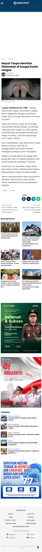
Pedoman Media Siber (21, 526)
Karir (11, 517)
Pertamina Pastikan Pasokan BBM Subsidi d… (22, 444)
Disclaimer (31, 520)
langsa (5, 190)
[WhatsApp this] (38, 199)
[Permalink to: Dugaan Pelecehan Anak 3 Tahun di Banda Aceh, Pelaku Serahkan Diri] (10, 274)
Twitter (32, 534)
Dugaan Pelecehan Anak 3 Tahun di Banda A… (23, 452)
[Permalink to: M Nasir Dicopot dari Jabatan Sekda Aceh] (31, 254)
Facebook (12, 534)
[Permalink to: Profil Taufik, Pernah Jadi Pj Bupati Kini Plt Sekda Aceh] (10, 227)
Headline (16, 416)
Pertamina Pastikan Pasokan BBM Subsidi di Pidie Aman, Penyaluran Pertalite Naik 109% (31, 285)
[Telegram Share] (33, 199)
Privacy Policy (10, 520)
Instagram (12, 538)
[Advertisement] (21, 34)
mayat (12, 190)
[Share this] (24, 199)
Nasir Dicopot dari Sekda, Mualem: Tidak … (23, 427)
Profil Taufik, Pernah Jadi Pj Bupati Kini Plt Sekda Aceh (9, 236)
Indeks (10, 514)
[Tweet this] (28, 199)
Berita (10, 416)
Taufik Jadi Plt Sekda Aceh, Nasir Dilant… (22, 419)
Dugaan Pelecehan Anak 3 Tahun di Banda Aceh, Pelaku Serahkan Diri (10, 284)
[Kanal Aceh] (21, 3)
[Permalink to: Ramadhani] (4, 74)
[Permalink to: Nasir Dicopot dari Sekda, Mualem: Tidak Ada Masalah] (10, 254)
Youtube (32, 538)
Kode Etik (30, 514)
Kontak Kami (31, 523)
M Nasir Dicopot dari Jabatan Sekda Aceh (30, 262)
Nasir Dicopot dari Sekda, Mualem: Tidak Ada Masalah (10, 263)
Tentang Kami (10, 523)
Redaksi (31, 517)
